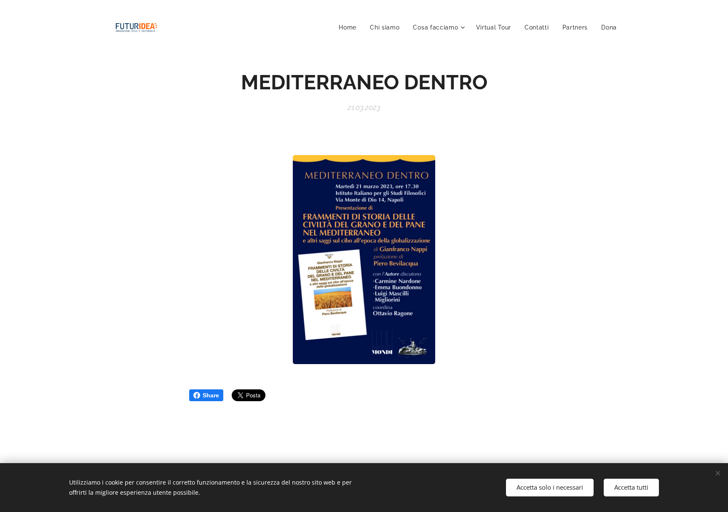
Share (211, 395)
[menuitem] (350, 27)
